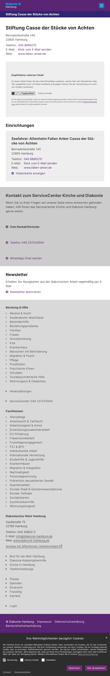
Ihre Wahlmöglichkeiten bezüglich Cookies (55, 638)
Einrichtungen (20, 125)
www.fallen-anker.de (32, 53)
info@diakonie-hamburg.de (34, 536)
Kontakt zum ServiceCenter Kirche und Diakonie (54, 195)
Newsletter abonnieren (25, 292)
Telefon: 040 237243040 (27, 242)
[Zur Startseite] (13, 5)
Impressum (7, 672)
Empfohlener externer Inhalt (27, 75)
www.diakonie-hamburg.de (31, 540)
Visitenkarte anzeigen (30, 173)
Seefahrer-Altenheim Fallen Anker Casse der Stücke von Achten (53, 141)
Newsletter (17, 274)
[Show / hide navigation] (101, 5)
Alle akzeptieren (96, 668)
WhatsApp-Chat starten (26, 258)
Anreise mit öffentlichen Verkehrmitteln (32, 546)
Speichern (74, 668)
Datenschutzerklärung (22, 672)
